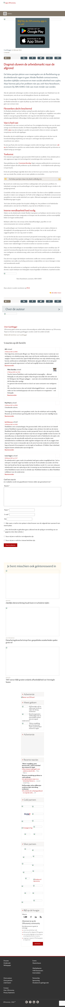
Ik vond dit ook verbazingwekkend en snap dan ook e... (32, 792)
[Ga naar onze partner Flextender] (37, 814)
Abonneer (37, 944)
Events (34, 961)
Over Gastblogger (10, 327)
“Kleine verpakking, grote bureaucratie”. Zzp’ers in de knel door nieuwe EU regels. (35, 725)
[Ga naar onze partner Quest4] (27, 858)
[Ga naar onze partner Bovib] (37, 821)
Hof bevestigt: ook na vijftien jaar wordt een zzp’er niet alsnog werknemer (35, 709)
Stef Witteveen (9, 422)
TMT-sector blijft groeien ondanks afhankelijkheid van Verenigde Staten (30, 681)
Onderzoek (7, 963)
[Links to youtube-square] (25, 917)
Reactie (7, 486)
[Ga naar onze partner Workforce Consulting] (37, 858)
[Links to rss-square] (41, 917)
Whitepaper (7, 965)
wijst (9, 130)
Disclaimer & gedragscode (40, 983)
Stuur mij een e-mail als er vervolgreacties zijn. (20, 536)
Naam (6, 510)
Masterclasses (36, 963)
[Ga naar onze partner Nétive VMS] (27, 880)
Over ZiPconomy (9, 990)
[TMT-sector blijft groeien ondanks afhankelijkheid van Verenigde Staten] (32, 661)
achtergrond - (10, 638)
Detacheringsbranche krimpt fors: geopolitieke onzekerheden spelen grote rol (31, 641)
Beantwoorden (9, 366)
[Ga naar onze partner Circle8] (27, 814)
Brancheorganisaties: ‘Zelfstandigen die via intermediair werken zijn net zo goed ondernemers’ (31, 717)
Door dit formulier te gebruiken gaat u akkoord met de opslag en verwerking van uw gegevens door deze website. (31, 531)
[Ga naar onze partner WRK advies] (37, 902)
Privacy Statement (9, 993)
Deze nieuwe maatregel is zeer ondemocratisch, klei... (31, 771)
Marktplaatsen (36, 968)
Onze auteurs (8, 978)
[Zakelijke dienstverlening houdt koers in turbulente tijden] (32, 584)
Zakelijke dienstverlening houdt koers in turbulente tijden (27, 603)
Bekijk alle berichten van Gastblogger (15, 335)
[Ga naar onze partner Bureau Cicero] (27, 895)
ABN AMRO (54, 293)
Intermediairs (36, 973)
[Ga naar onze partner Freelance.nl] (37, 880)
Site (5, 519)
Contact (6, 988)
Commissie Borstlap (25, 163)
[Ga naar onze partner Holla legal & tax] (37, 873)
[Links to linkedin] (36, 917)
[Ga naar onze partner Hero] (37, 836)
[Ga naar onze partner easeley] (37, 851)
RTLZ (28, 288)
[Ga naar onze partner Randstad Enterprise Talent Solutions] (27, 851)
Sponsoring (36, 980)
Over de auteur (15, 309)
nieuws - (8, 600)
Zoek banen (7, 983)
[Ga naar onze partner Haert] (27, 873)
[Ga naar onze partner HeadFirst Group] (37, 828)
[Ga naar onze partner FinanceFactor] (37, 806)
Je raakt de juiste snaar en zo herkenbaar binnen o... (31, 781)
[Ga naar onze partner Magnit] (27, 821)
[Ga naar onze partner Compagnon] (27, 828)
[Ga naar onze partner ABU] (37, 887)
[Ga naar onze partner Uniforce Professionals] (37, 895)
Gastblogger (7, 50)
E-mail (6, 514)
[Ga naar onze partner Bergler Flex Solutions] (27, 902)
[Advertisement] (32, 746)
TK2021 (59, 293)
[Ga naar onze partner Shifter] (27, 865)
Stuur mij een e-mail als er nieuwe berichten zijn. (20, 540)
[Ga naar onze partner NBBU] (27, 887)
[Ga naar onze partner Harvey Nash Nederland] (27, 836)
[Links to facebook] (31, 917)
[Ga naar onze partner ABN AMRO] (37, 865)
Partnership (36, 978)
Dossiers (6, 961)
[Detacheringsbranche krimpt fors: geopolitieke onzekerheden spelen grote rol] (32, 621)
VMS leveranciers (37, 971)
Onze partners (8, 980)
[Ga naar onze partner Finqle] (27, 806)
